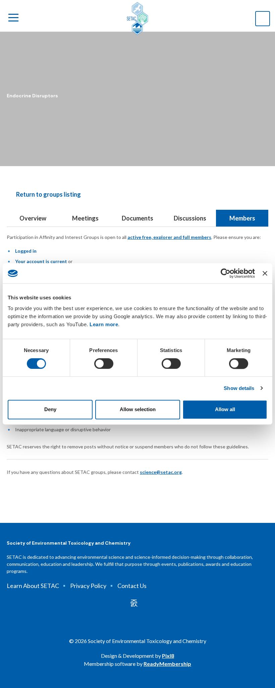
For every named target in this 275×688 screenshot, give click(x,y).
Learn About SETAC (33, 585)
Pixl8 (168, 655)
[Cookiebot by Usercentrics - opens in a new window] (225, 273)
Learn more (104, 324)
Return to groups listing (48, 194)
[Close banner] (265, 273)
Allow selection (138, 409)
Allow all (225, 409)
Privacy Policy (88, 585)
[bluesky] (145, 603)
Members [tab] (242, 218)
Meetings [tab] (85, 218)
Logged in (26, 251)
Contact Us (132, 585)
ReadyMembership (167, 663)
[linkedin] (134, 603)
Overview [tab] (32, 218)
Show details (239, 388)
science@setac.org (161, 472)
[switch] (103, 363)
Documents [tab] (137, 218)
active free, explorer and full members (169, 237)
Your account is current (41, 261)
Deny (50, 409)
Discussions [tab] (190, 218)
